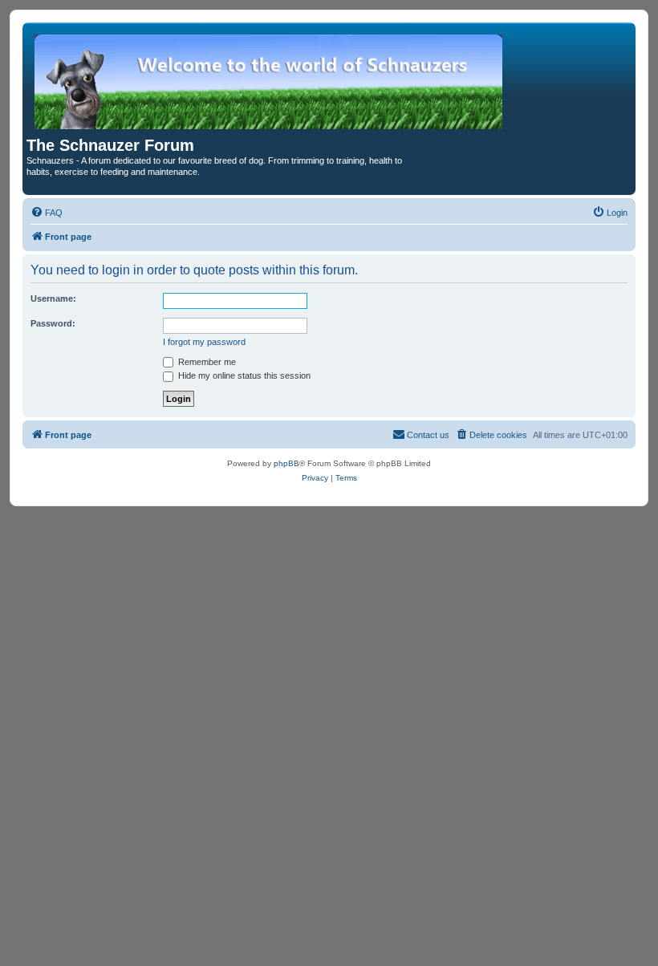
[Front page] (269, 81)
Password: (52, 323)
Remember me (206, 362)
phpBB (286, 463)
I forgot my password (204, 342)
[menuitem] (46, 212)
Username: (53, 298)
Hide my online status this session (243, 375)
